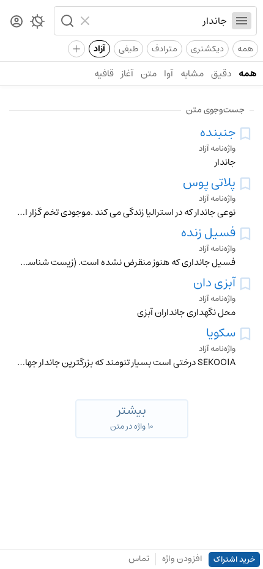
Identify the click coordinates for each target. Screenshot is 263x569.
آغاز (127, 73)
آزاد (99, 49)
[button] (66, 20)
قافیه (104, 73)
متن (149, 73)
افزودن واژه (182, 558)
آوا (168, 73)
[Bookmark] (245, 133)
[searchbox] (161, 21)
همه (245, 49)
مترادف (164, 49)
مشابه (192, 73)
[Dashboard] (16, 22)
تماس (138, 558)
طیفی (128, 49)
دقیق (221, 73)
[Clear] (86, 20)
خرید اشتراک (234, 560)
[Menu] (241, 20)
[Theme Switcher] (37, 24)
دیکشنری (207, 49)
